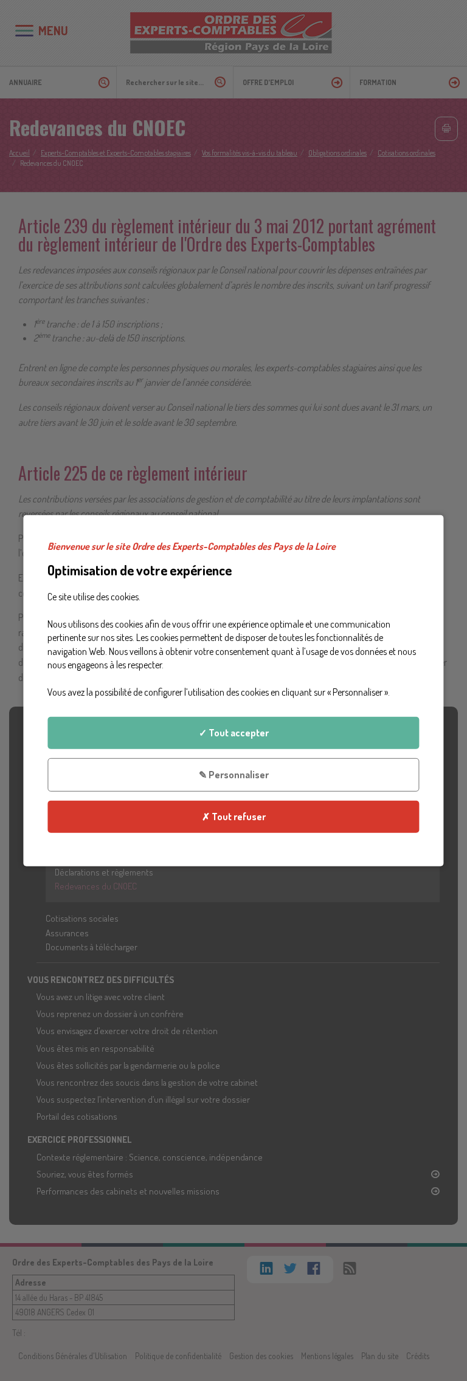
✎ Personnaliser (234, 775)
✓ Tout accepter (234, 733)
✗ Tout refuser (234, 816)
